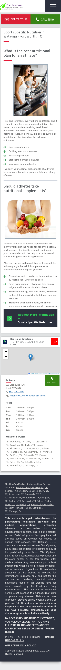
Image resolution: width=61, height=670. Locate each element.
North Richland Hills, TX (20, 507)
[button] (30, 357)
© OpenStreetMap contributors (50, 374)
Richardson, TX (16, 494)
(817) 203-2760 (16, 391)
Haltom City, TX (38, 504)
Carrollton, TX (24, 490)
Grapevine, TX (23, 504)
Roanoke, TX (15, 497)
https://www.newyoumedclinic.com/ (28, 395)
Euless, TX (42, 500)
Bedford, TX (15, 500)
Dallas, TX (36, 490)
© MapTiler (38, 374)
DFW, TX (39, 487)
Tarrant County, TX (25, 487)
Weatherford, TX (30, 497)
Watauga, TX (15, 511)
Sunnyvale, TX (32, 494)
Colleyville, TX (29, 500)
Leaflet (32, 374)
